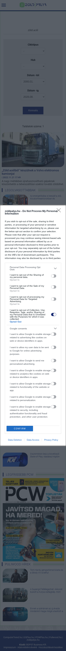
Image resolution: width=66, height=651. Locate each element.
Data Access (33, 440)
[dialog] (33, 325)
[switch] (53, 276)
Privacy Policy (51, 440)
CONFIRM (20, 428)
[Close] (60, 211)
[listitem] (33, 268)
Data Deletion (15, 440)
